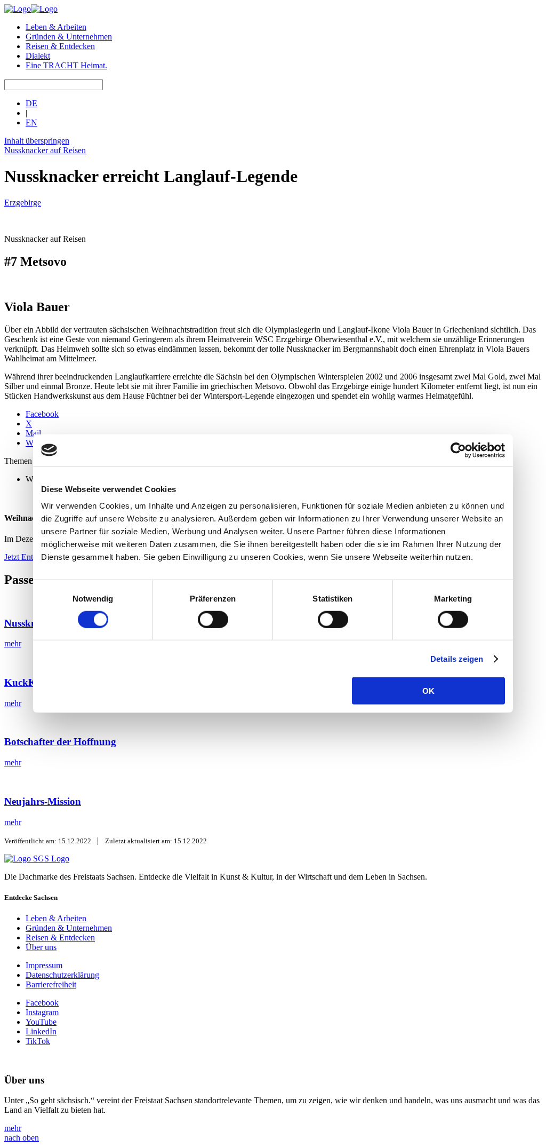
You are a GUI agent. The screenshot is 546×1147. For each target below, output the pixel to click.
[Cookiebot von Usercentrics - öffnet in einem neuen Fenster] (458, 450)
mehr (12, 1128)
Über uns (41, 947)
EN (31, 122)
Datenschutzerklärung (62, 974)
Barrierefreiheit (51, 984)
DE (31, 103)
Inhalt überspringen (36, 140)
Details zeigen (456, 658)
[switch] (213, 619)
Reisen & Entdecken (60, 46)
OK (428, 690)
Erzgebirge (22, 202)
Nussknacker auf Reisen (45, 150)
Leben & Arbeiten (56, 26)
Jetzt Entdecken (30, 556)
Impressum (44, 965)
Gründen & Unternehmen (69, 36)
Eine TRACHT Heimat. (66, 65)
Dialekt (38, 55)
